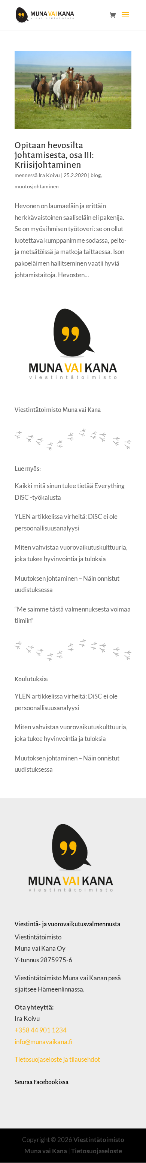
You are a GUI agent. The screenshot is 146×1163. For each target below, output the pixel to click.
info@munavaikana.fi (44, 1042)
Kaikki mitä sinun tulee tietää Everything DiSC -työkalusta (70, 491)
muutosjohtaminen (37, 186)
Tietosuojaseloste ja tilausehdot (58, 1059)
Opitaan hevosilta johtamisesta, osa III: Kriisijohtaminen (54, 155)
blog (96, 175)
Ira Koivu (49, 175)
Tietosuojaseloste (96, 1151)
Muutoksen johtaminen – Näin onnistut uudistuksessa (67, 584)
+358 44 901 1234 (41, 1030)
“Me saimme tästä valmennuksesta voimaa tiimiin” (73, 615)
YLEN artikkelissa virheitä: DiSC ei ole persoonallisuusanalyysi (66, 522)
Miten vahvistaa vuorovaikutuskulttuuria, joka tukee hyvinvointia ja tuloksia (71, 553)
